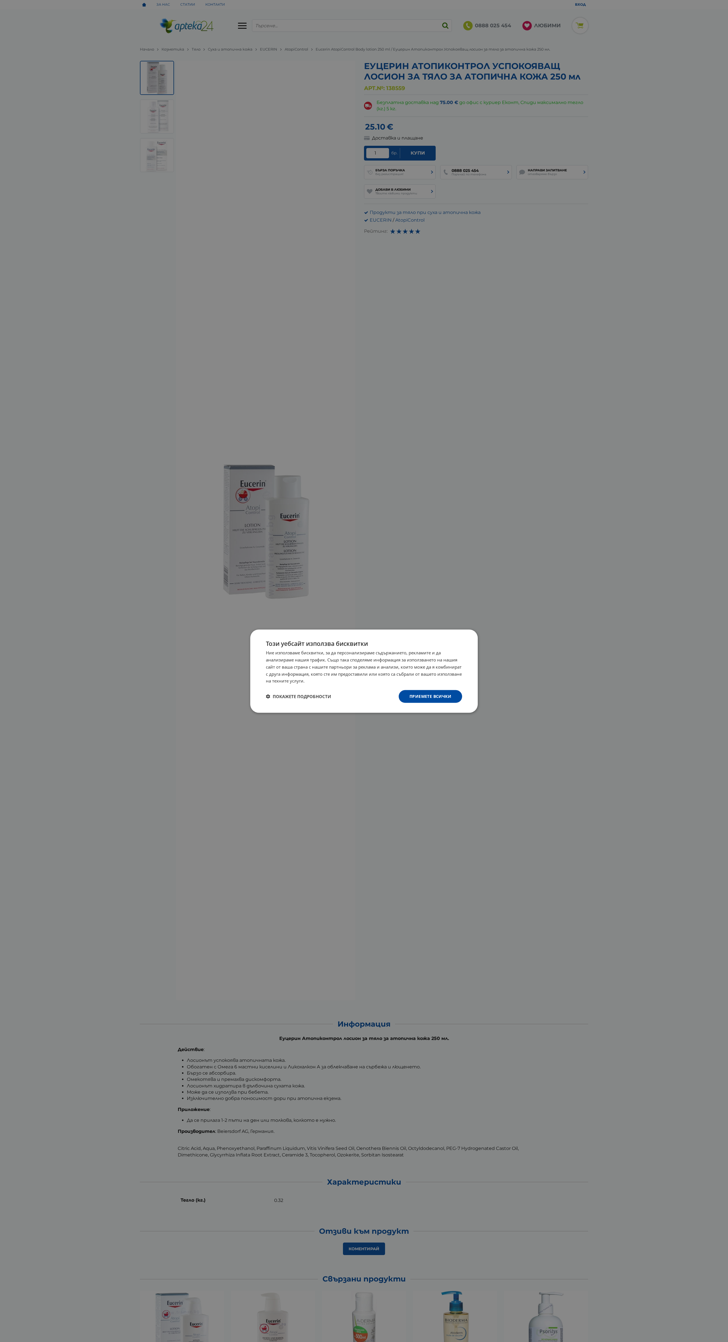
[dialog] (364, 671)
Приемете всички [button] (430, 696)
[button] (298, 696)
